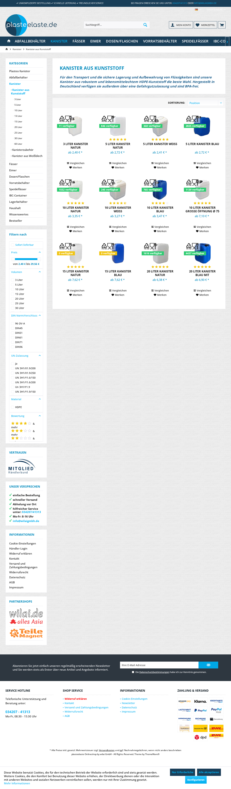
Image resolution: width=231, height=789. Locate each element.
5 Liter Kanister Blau (202, 144)
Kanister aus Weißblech (27, 156)
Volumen (16, 272)
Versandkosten (107, 750)
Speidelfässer (17, 189)
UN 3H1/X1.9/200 (25, 368)
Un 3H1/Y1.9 (22, 387)
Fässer (13, 164)
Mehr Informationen (17, 783)
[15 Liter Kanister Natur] (75, 253)
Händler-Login (18, 548)
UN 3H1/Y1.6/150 (25, 377)
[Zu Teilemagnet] (26, 634)
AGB (12, 582)
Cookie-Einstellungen (22, 543)
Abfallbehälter (18, 77)
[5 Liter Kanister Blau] (202, 126)
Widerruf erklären (20, 553)
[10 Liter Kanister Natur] (75, 189)
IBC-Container (18, 195)
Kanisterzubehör (22, 150)
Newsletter (128, 703)
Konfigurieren (195, 779)
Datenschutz (17, 577)
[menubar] (198, 9)
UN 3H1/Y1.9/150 (25, 391)
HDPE (18, 407)
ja (16, 363)
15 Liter (18, 121)
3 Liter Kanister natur (75, 145)
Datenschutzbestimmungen (154, 672)
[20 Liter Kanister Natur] (160, 253)
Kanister (15, 83)
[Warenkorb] (222, 24)
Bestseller (15, 220)
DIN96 (19, 347)
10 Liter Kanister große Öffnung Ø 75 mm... (202, 209)
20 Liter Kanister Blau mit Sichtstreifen (202, 273)
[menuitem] (215, 9)
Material (16, 399)
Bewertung (17, 416)
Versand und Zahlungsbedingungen (23, 565)
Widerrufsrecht (18, 572)
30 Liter (18, 138)
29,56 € (35, 264)
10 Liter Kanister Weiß (118, 209)
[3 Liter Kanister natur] (75, 126)
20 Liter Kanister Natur (160, 273)
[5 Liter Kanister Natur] (117, 126)
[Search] (145, 25)
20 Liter (18, 127)
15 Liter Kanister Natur (75, 273)
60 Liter (18, 143)
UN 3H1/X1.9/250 (25, 373)
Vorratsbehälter (19, 183)
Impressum (16, 587)
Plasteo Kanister (19, 71)
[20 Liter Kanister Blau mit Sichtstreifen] (202, 253)
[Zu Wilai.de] (26, 616)
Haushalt (15, 208)
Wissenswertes (18, 214)
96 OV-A (20, 323)
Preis (14, 252)
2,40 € (22, 264)
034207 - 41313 (17, 711)
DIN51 (19, 332)
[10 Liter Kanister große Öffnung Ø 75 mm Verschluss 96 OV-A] (202, 189)
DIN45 (19, 328)
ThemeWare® (152, 754)
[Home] (8, 41)
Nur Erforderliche (182, 772)
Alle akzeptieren (209, 772)
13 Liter (18, 115)
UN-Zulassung (19, 355)
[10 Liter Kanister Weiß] (117, 189)
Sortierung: (176, 102)
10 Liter (18, 110)
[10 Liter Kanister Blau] (160, 189)
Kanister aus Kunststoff (20, 91)
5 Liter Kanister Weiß (160, 144)
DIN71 (19, 342)
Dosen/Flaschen (19, 176)
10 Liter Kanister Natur (75, 209)
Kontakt (14, 558)
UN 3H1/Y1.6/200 (25, 382)
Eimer (13, 170)
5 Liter (17, 104)
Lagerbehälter (18, 202)
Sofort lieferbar (24, 245)
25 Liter (18, 132)
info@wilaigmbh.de (205, 3)
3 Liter (17, 99)
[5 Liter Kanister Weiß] (160, 126)
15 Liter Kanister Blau (118, 273)
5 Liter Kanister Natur (117, 145)
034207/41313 (180, 3)
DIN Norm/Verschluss (24, 315)
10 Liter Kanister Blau (160, 209)
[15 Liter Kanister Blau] (117, 253)
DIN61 (19, 337)
